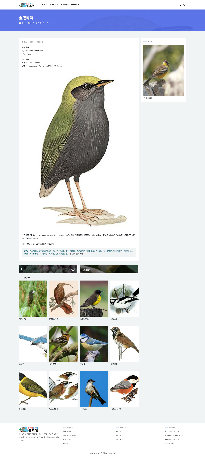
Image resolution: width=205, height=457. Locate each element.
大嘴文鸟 (22, 319)
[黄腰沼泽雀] (94, 299)
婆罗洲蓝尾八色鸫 (69, 435)
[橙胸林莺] (63, 344)
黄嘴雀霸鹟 (67, 431)
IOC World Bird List (172, 431)
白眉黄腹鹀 (147, 98)
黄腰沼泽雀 (84, 319)
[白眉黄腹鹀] (163, 70)
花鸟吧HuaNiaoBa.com (108, 453)
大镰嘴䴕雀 (53, 319)
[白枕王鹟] (124, 299)
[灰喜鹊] (33, 344)
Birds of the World (172, 439)
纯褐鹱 (65, 444)
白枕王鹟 (113, 319)
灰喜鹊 (21, 364)
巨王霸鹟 (83, 409)
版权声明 (76, 4)
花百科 (118, 431)
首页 (45, 4)
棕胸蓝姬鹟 (67, 439)
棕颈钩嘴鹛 (53, 409)
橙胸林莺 (52, 364)
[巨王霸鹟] (94, 389)
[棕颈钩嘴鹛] (63, 389)
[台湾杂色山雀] (124, 389)
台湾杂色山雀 (115, 409)
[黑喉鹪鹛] (124, 344)
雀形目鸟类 (30, 23)
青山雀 (82, 364)
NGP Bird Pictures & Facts (174, 435)
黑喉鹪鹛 (113, 364)
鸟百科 (31, 42)
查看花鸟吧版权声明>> (77, 254)
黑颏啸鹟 (22, 409)
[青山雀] (94, 344)
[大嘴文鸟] (33, 299)
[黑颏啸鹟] (33, 389)
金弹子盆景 (169, 444)
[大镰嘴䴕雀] (63, 299)
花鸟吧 (24, 23)
